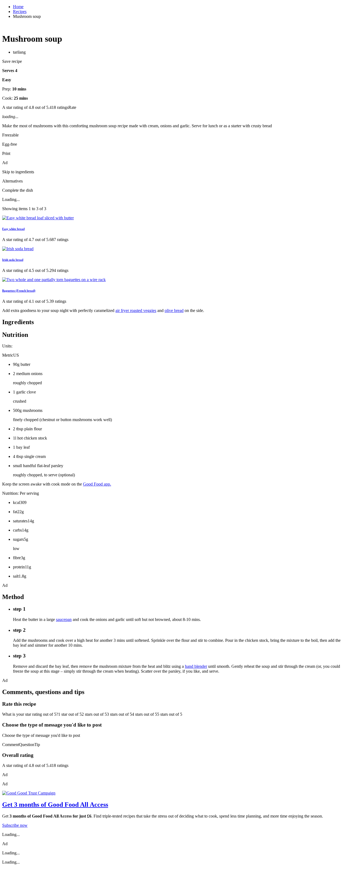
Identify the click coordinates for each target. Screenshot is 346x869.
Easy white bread (13, 228)
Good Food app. (97, 484)
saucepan (64, 619)
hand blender (196, 666)
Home (18, 6)
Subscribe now (15, 825)
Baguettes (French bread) (18, 290)
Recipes (19, 11)
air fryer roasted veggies (135, 310)
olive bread (174, 310)
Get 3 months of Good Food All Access (55, 804)
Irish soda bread (12, 259)
